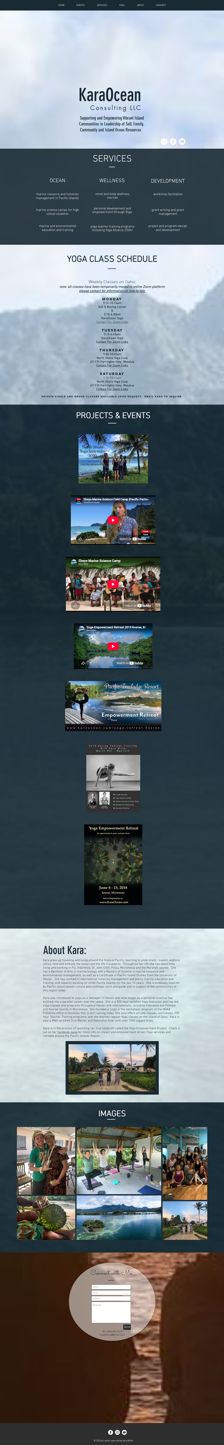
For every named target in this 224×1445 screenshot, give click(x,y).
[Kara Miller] (110, 1432)
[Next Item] (200, 1183)
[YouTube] (182, 141)
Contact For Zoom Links (112, 322)
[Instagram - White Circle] (164, 141)
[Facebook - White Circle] (173, 141)
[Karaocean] (117, 1432)
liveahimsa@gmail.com (112, 1334)
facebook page (68, 1032)
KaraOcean (112, 94)
